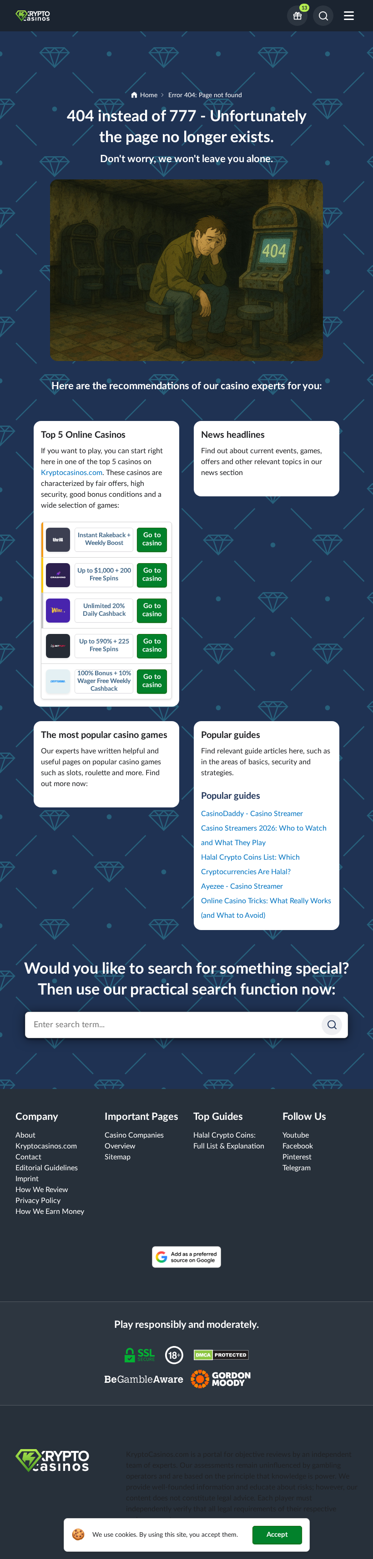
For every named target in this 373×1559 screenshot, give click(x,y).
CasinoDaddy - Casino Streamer (252, 813)
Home (148, 95)
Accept (277, 1534)
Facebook (297, 1146)
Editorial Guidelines (46, 1168)
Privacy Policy (37, 1200)
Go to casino (152, 539)
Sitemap (118, 1157)
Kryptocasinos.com (71, 472)
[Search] (323, 15)
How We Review (41, 1189)
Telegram (296, 1168)
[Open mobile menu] (349, 15)
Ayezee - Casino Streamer (242, 886)
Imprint (27, 1179)
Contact (28, 1157)
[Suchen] (332, 1025)
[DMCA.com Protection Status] (221, 1354)
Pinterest (297, 1157)
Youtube (295, 1135)
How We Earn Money (49, 1211)
